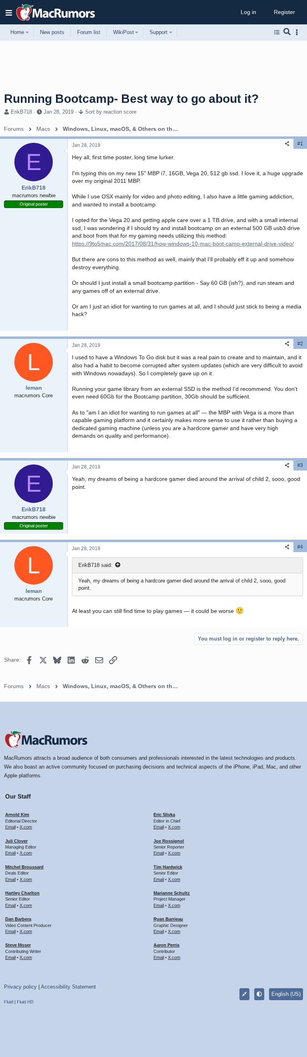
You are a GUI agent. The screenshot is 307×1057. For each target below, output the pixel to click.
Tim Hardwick (168, 867)
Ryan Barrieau (168, 919)
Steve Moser (18, 945)
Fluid (8, 1001)
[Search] (287, 32)
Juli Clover (16, 841)
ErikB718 (21, 112)
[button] (9, 12)
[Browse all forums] (277, 32)
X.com (26, 827)
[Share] (287, 144)
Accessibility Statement (68, 987)
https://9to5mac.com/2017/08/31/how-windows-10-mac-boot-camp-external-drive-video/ (183, 243)
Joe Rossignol (169, 841)
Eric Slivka (164, 814)
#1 (300, 143)
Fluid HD (25, 1001)
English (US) (286, 994)
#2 (300, 343)
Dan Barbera (18, 919)
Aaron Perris (166, 945)
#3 (300, 465)
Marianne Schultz (172, 893)
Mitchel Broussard (24, 867)
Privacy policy (20, 987)
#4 (300, 547)
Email (10, 827)
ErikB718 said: (95, 565)
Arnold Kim (17, 814)
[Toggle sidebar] (298, 32)
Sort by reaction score (110, 112)
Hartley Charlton (22, 893)
